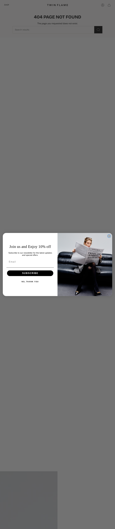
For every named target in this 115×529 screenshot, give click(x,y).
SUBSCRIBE (30, 273)
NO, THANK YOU (30, 282)
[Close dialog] (109, 236)
